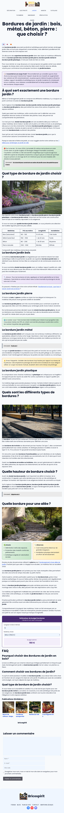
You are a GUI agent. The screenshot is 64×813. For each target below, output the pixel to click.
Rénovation (43, 15)
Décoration (11, 10)
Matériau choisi (8, 632)
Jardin (34, 10)
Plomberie (19, 15)
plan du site (26, 805)
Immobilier (31, 15)
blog (19, 805)
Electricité (23, 10)
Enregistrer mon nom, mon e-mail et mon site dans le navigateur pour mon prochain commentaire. (31, 773)
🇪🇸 (11, 44)
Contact (35, 805)
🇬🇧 (7, 44)
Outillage (54, 10)
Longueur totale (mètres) (12, 625)
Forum (13, 805)
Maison (43, 10)
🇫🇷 (3, 44)
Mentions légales (46, 805)
